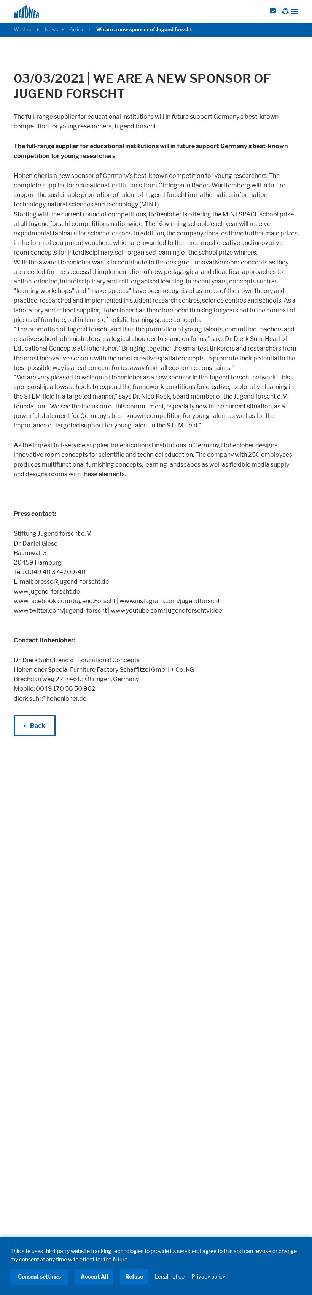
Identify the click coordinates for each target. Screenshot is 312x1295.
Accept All (94, 1276)
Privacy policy (208, 1276)
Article (77, 29)
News (51, 29)
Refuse (134, 1276)
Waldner (23, 29)
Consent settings (39, 1276)
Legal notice (170, 1276)
